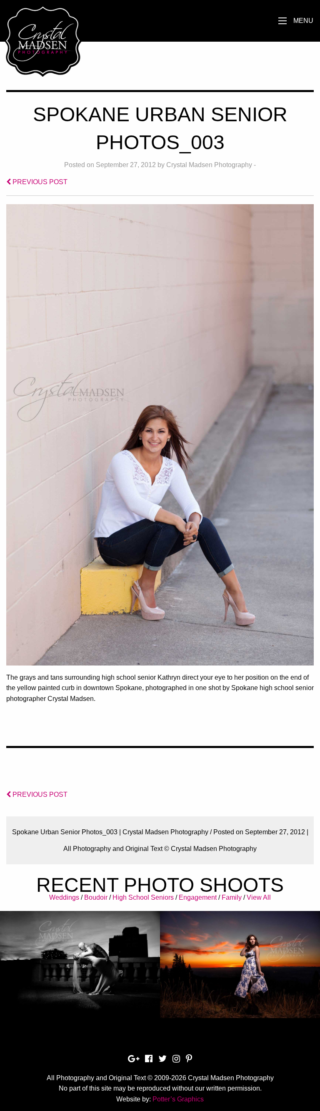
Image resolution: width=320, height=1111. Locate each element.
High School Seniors (143, 897)
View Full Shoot (80, 959)
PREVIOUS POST (39, 181)
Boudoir (96, 897)
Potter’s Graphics (178, 1099)
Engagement (198, 897)
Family (232, 897)
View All (259, 897)
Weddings (64, 897)
